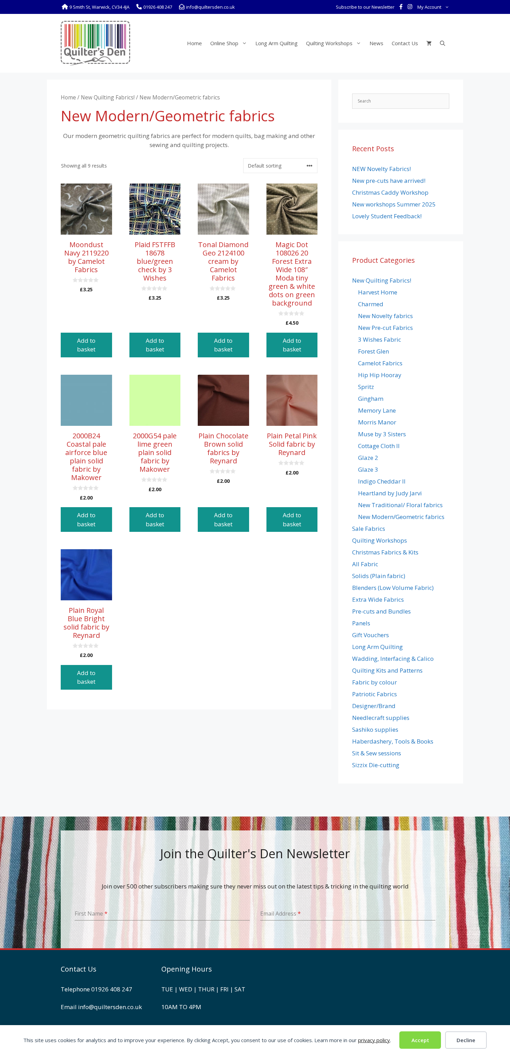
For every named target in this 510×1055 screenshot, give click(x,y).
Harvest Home (377, 292)
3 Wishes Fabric (379, 339)
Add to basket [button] (86, 345)
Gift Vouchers (370, 635)
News (376, 43)
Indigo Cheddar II (382, 481)
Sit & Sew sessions (376, 753)
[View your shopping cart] (429, 43)
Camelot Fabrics (380, 363)
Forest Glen (373, 351)
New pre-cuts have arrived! (388, 181)
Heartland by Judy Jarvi (390, 493)
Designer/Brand (374, 706)
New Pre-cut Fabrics (385, 328)
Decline (466, 1040)
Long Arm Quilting (276, 43)
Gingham (370, 399)
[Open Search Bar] (442, 43)
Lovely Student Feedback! (387, 216)
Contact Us (405, 43)
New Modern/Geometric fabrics (401, 517)
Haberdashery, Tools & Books (392, 741)
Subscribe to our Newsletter (365, 7)
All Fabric (365, 564)
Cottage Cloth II (379, 446)
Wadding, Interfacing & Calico (393, 659)
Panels (361, 623)
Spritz (366, 387)
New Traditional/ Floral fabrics (400, 505)
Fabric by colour (374, 682)
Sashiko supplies (375, 729)
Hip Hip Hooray (379, 375)
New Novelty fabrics (385, 316)
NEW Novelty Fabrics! (381, 169)
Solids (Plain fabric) (378, 576)
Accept (420, 1040)
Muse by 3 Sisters (382, 434)
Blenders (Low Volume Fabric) (393, 588)
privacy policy (374, 1040)
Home (194, 43)
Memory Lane (377, 410)
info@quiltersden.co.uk (110, 1007)
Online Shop (224, 43)
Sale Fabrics (368, 529)
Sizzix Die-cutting (375, 765)
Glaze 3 (368, 469)
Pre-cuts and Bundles (381, 611)
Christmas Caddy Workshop (390, 192)
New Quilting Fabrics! (108, 97)
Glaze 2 (368, 458)
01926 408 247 (111, 989)
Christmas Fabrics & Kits (385, 552)
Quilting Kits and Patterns (387, 670)
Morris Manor (377, 422)
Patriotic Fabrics (374, 694)
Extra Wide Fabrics (378, 599)
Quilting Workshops (329, 43)
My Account (429, 7)
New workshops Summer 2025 (394, 204)
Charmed (370, 304)
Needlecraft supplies (380, 718)
